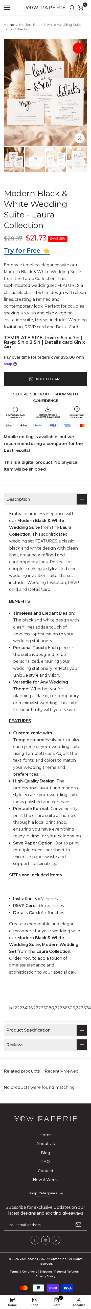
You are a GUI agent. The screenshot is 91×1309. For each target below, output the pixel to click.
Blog (45, 1152)
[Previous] (10, 92)
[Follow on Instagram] (45, 1240)
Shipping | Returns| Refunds (59, 1271)
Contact (45, 1170)
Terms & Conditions (23, 1271)
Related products (22, 1071)
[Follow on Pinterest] (56, 1240)
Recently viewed (62, 1071)
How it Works (45, 1179)
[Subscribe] (78, 1224)
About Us (45, 1143)
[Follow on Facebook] (35, 1240)
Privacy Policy (45, 1276)
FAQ (45, 1161)
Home (9, 25)
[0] (80, 7)
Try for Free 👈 (27, 250)
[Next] (81, 92)
